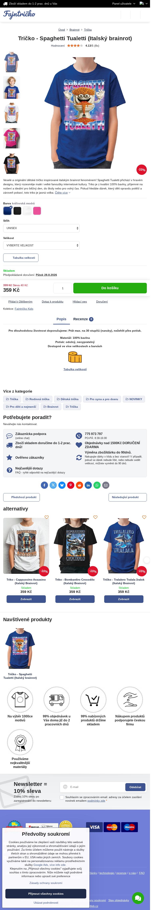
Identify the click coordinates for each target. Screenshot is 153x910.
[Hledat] (125, 15)
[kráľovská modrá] (7, 211)
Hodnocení (58, 45)
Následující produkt (125, 497)
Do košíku (110, 288)
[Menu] (145, 15)
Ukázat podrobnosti (46, 902)
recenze (121, 873)
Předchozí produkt (23, 497)
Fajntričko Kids (24, 308)
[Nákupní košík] (135, 15)
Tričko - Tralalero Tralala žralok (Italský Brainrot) (123, 581)
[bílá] (27, 211)
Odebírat (135, 787)
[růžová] (37, 211)
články (93, 873)
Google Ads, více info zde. (49, 864)
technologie (107, 873)
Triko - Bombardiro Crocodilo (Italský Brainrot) (75, 581)
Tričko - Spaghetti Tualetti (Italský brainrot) (20, 676)
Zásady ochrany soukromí (45, 883)
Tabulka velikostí (75, 369)
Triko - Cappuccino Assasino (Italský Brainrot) (26, 581)
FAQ (142, 873)
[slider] (75, 45)
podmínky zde (96, 800)
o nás (132, 873)
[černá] (17, 211)
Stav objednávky (118, 900)
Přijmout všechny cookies (46, 893)
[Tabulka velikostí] (75, 362)
